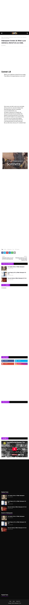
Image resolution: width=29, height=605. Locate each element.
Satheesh (4, 45)
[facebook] (7, 361)
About (14, 601)
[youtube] (7, 364)
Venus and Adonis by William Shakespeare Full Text (17, 278)
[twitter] (21, 361)
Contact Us (18, 601)
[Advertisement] (14, 15)
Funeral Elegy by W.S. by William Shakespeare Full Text (17, 273)
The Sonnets (6, 37)
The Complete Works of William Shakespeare (16, 266)
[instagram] (21, 364)
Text (13, 249)
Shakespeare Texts (17, 603)
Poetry (5, 249)
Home (2, 37)
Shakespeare (9, 249)
